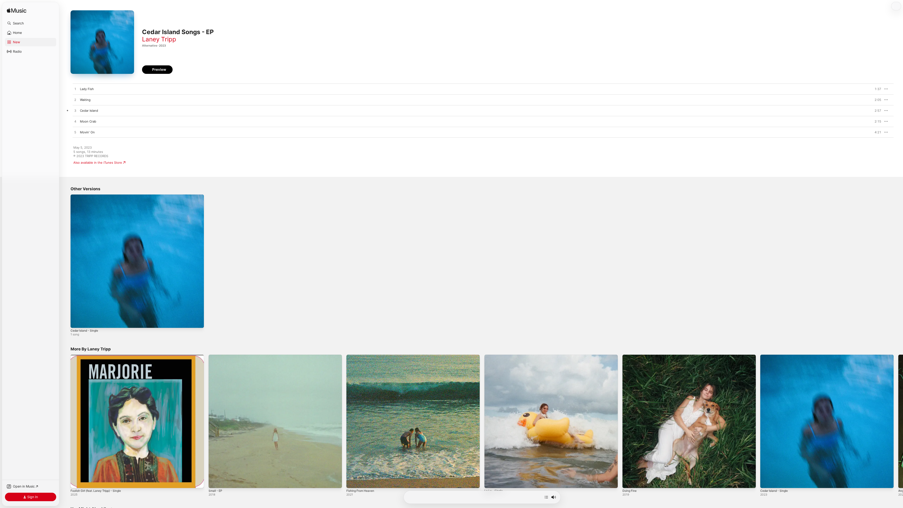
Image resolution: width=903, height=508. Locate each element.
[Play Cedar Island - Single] (76, 321)
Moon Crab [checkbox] (88, 121)
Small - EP (216, 356)
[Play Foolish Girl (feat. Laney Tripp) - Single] (76, 481)
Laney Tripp (159, 39)
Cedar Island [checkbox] (89, 110)
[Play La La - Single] (490, 481)
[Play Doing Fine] (628, 481)
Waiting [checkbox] (85, 100)
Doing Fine (630, 356)
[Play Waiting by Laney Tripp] (75, 100)
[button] (30, 23)
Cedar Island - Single (86, 196)
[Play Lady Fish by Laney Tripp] (75, 89)
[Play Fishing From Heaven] (352, 481)
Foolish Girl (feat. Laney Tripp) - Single (99, 356)
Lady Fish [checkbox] (87, 89)
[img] (16, 10)
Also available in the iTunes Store (97, 162)
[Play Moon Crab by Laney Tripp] (75, 121)
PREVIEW (876, 88)
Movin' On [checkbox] (87, 132)
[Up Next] (546, 497)
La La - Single (494, 356)
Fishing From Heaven (362, 356)
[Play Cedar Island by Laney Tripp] (75, 111)
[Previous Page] (66, 421)
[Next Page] (898, 421)
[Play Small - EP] (214, 481)
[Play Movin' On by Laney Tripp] (75, 132)
